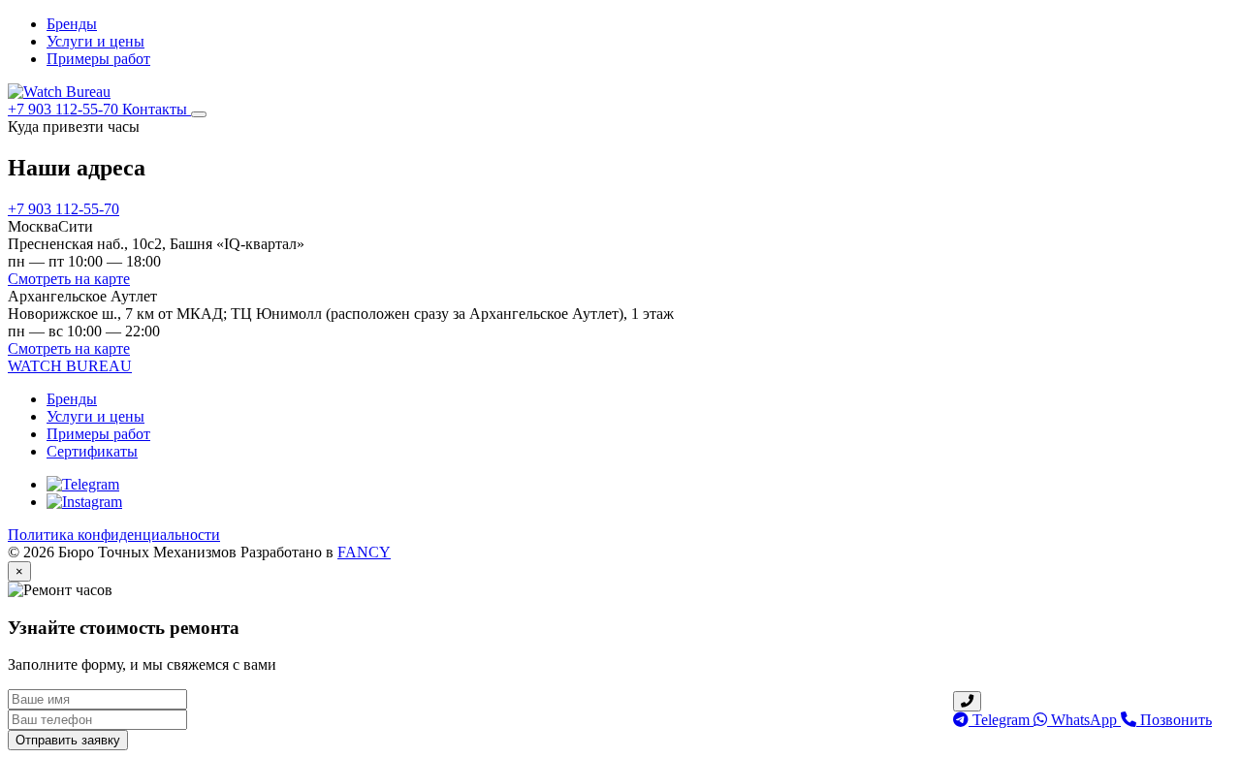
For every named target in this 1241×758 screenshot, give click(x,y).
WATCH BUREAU (70, 366)
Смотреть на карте (69, 278)
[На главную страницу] (59, 91)
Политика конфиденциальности (114, 534)
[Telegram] (83, 484)
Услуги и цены (95, 41)
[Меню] (199, 114)
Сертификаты (92, 451)
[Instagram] (84, 501)
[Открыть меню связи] (967, 701)
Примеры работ (98, 58)
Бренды (72, 24)
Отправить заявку (68, 740)
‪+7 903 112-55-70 (65, 109)
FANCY (364, 552)
